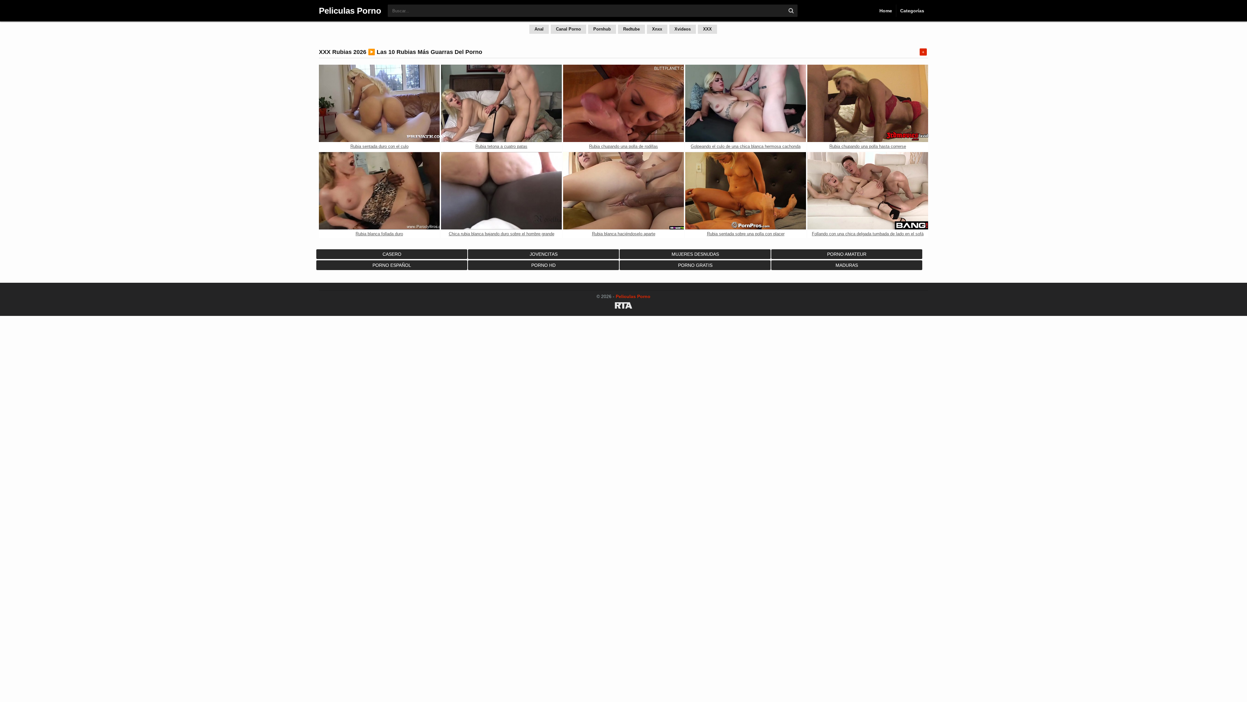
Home (885, 10)
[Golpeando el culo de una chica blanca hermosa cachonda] (745, 103)
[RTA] (623, 306)
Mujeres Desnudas (695, 254)
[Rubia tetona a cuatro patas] (501, 103)
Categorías (912, 10)
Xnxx (657, 29)
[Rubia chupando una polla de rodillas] (623, 103)
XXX (707, 29)
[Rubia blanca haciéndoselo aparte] (623, 190)
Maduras (847, 265)
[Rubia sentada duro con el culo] (379, 103)
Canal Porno (568, 29)
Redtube (631, 29)
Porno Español (391, 265)
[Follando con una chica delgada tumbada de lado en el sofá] (867, 190)
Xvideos (682, 29)
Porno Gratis (695, 265)
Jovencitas (544, 254)
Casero (392, 254)
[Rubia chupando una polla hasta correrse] (867, 103)
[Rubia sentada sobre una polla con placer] (745, 190)
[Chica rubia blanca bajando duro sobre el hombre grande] (501, 190)
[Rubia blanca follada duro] (379, 190)
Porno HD (543, 265)
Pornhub (602, 29)
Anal (539, 29)
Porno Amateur (846, 254)
